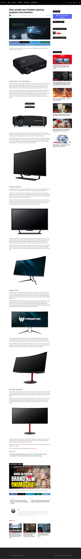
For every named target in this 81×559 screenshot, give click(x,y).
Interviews (19, 2)
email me (29, 514)
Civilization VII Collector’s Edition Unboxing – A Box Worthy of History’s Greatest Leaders (62, 115)
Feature (55, 63)
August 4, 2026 (55, 101)
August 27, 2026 (12, 538)
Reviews (14, 2)
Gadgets (23, 15)
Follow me (21, 514)
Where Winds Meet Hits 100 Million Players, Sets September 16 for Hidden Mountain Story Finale (28, 454)
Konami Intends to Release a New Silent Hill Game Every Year (43, 535)
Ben (13, 15)
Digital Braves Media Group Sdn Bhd (19, 555)
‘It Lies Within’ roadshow (18, 444)
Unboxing (55, 79)
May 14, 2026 (55, 147)
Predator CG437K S (24, 490)
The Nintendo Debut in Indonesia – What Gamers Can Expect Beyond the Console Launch (61, 67)
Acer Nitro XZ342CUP (15, 490)
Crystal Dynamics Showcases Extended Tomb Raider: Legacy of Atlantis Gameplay (26, 455)
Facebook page (34, 448)
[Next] (31, 459)
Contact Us (64, 555)
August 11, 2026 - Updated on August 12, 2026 (60, 86)
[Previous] (29, 459)
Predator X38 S (44, 490)
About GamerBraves (58, 555)
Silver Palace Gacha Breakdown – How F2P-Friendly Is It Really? (61, 99)
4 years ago (18, 15)
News (9, 2)
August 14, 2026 (56, 69)
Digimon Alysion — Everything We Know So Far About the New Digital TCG (62, 145)
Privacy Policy (69, 555)
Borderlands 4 (34, 2)
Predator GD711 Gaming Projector (35, 490)
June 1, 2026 (55, 116)
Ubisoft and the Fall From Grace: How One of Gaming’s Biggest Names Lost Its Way (62, 130)
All (21, 15)
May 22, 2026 (55, 132)
